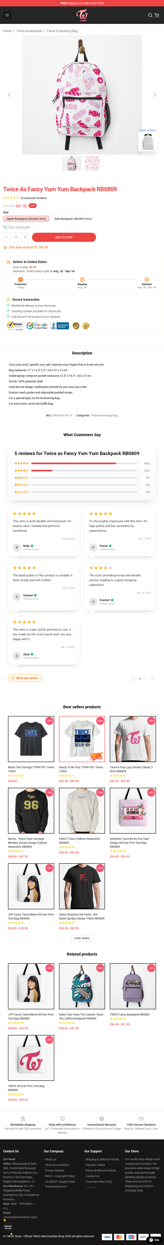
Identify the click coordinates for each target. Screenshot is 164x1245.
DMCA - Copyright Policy (60, 1176)
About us (50, 1159)
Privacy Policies (54, 1170)
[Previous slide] (9, 95)
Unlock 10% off (8, 1227)
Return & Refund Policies (101, 1170)
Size (6, 212)
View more (82, 938)
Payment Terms (95, 1165)
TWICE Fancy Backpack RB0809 (130, 1014)
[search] (150, 15)
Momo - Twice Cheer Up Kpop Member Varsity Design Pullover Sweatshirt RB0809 (27, 842)
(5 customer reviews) (34, 198)
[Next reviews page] (152, 678)
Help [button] (156, 1240)
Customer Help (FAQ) (99, 1181)
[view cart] (156, 15)
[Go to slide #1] (71, 163)
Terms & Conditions (57, 1165)
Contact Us (92, 1176)
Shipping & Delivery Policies (102, 1159)
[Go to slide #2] (92, 163)
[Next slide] (154, 95)
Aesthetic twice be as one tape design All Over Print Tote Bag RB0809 (129, 842)
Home (7, 31)
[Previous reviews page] (133, 678)
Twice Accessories (29, 31)
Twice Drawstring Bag (62, 31)
